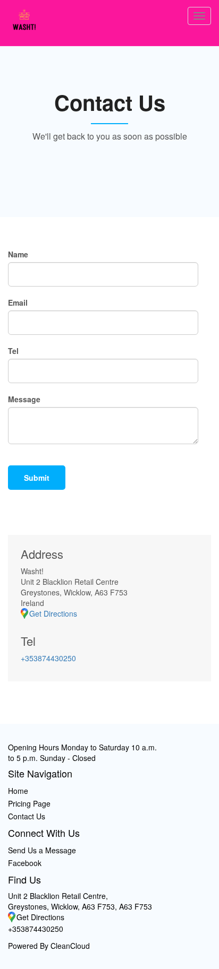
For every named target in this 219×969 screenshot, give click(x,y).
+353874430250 (48, 658)
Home (18, 790)
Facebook (24, 863)
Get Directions (53, 613)
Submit (36, 477)
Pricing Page (29, 803)
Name (18, 254)
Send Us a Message (42, 850)
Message (24, 399)
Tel (13, 350)
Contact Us (26, 816)
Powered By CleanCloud (49, 945)
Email (18, 302)
